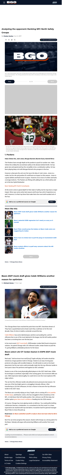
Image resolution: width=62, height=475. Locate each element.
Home (6, 262)
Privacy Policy (46, 457)
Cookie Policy (20, 460)
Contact (31, 454)
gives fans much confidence (23, 399)
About (6, 454)
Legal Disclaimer (34, 460)
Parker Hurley (8, 36)
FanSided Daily (20, 457)
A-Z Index (8, 463)
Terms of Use (9, 460)
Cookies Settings (21, 463)
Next (52, 81)
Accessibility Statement (49, 460)
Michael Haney (9, 283)
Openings (19, 454)
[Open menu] (4, 2)
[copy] (15, 40)
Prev (9, 81)
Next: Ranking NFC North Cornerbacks (17, 186)
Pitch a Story (33, 457)
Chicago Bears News (16, 262)
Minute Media (12, 467)
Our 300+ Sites (47, 454)
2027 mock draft (22, 343)
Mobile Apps (9, 457)
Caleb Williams (9, 335)
